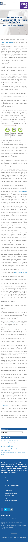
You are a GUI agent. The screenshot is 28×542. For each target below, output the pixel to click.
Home (4, 25)
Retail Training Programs (11, 500)
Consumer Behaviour (10, 488)
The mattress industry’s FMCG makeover (10, 440)
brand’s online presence (7, 42)
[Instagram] (11, 509)
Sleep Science (8, 490)
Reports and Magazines (11, 493)
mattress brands (5, 405)
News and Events (9, 495)
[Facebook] (2, 509)
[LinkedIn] (8, 509)
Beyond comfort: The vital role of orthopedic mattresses (13, 442)
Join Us (7, 483)
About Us (7, 480)
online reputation (11, 322)
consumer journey (23, 191)
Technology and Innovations (12, 485)
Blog (6, 498)
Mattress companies (5, 109)
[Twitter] (5, 509)
